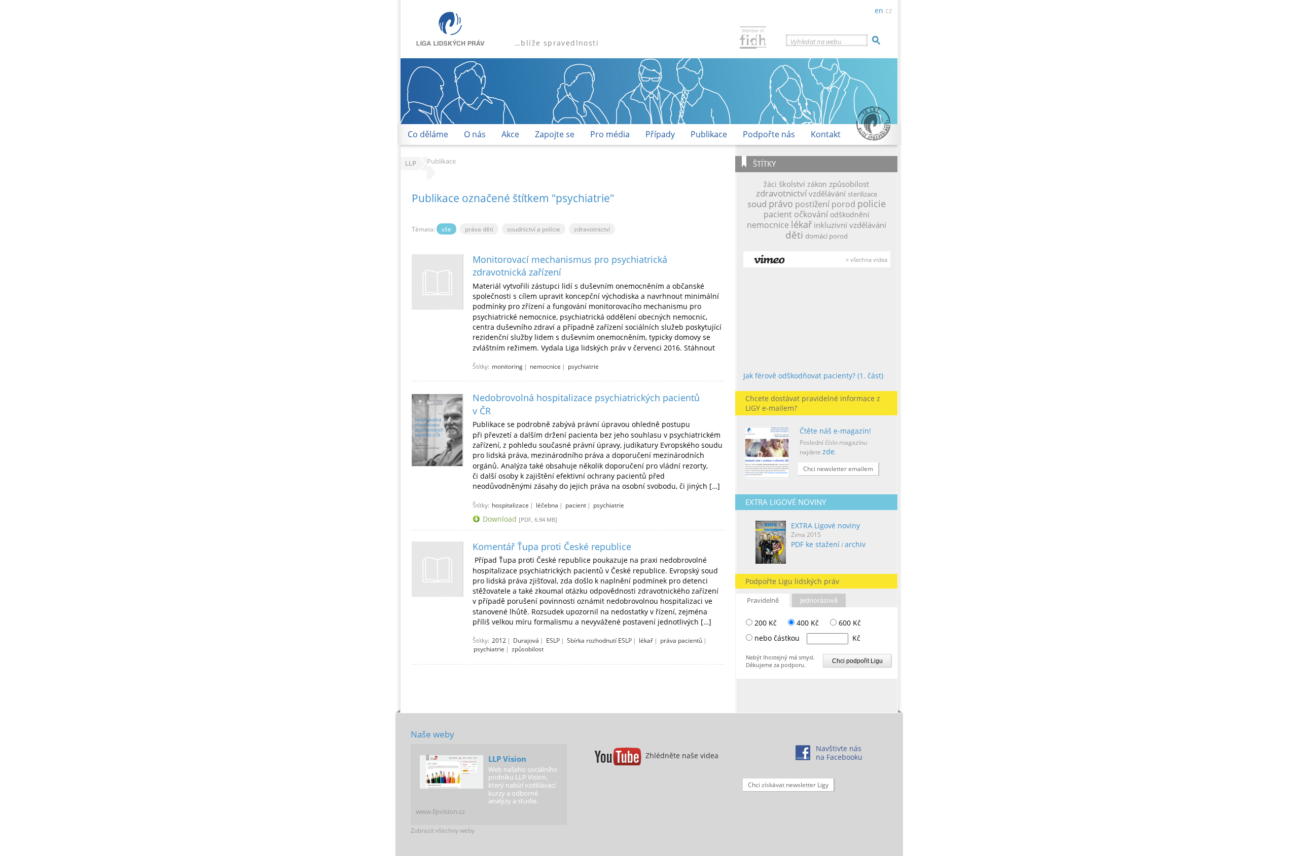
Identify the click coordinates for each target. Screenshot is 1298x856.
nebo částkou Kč (807, 638)
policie (871, 204)
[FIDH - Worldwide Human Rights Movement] (753, 38)
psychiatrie (583, 366)
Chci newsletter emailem (838, 468)
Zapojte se (554, 134)
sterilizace (862, 194)
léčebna (547, 505)
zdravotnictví (781, 193)
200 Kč (764, 623)
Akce (510, 134)
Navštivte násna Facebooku (839, 752)
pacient (778, 214)
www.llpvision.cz (440, 811)
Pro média (610, 134)
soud (757, 204)
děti (794, 234)
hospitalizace (510, 505)
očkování (811, 214)
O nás (475, 134)
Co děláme (428, 134)
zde (828, 451)
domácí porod (826, 236)
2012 (499, 640)
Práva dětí (479, 229)
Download (500, 519)
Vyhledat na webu (816, 41)
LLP (410, 163)
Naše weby (432, 734)
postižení (812, 204)
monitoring (507, 366)
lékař (801, 224)
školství (792, 184)
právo (781, 204)
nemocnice (768, 224)
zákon (817, 184)
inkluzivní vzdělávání (850, 225)
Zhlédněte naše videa (681, 755)
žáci (770, 184)
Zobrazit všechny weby (443, 830)
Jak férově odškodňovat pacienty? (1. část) (813, 375)
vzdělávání (827, 193)
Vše (446, 229)
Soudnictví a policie (533, 229)
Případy (660, 134)
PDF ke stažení (815, 544)
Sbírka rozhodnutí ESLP (599, 640)
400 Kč (807, 623)
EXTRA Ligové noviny (825, 525)
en (879, 10)
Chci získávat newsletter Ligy (788, 785)
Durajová (526, 640)
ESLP (553, 640)
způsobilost (849, 184)
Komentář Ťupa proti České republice (552, 546)
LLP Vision (507, 759)
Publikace (709, 134)
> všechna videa (866, 259)
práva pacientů (681, 640)
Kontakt (826, 134)
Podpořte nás (769, 134)
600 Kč (849, 623)
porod (843, 204)
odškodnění (850, 214)
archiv (855, 544)
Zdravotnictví (592, 229)
